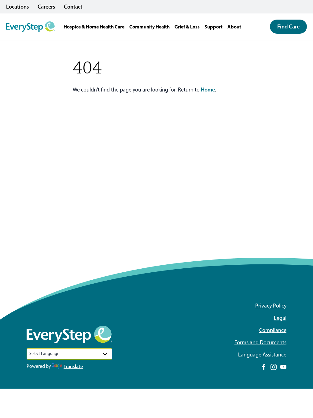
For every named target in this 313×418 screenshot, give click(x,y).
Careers (46, 6)
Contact (73, 6)
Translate (73, 366)
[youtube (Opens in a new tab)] (283, 367)
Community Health (149, 27)
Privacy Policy (270, 305)
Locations (17, 6)
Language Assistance (262, 354)
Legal (280, 318)
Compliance (272, 330)
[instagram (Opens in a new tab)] (274, 367)
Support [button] (213, 27)
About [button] (234, 27)
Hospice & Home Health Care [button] (94, 27)
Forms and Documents (260, 342)
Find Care (288, 26)
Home (208, 89)
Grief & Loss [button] (187, 27)
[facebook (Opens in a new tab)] (264, 367)
